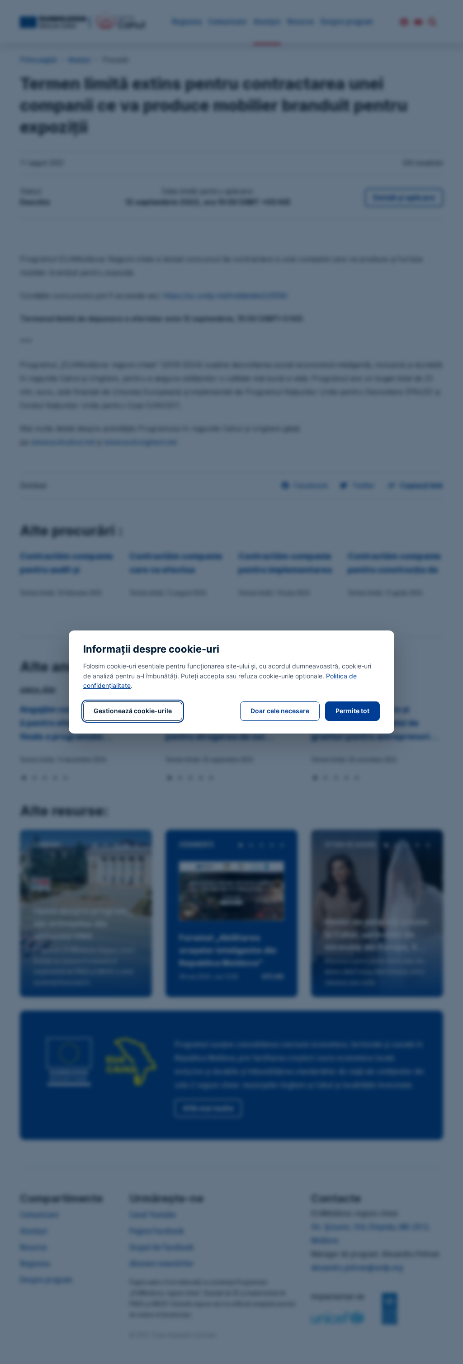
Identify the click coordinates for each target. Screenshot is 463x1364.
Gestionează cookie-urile (133, 711)
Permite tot (352, 711)
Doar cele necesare (279, 711)
